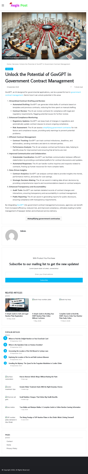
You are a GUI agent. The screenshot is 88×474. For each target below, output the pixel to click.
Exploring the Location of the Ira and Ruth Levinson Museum (29, 357)
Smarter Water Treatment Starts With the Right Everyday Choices (41, 387)
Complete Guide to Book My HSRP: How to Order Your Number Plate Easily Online (70, 316)
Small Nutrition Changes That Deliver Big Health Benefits (39, 397)
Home (8, 64)
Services (15, 64)
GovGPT (20, 205)
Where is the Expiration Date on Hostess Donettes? (26, 345)
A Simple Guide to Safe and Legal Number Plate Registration (16, 315)
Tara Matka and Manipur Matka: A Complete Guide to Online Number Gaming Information (50, 407)
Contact (10, 441)
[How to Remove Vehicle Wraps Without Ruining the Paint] (11, 380)
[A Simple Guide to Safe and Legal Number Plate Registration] (17, 305)
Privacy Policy (12, 448)
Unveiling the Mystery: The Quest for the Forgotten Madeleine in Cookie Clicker (35, 363)
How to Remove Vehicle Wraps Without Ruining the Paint (38, 377)
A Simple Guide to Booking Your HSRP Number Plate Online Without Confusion (43, 316)
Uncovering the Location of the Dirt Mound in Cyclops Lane (28, 351)
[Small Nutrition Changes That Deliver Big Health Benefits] (11, 400)
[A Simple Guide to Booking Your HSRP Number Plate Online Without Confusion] (44, 305)
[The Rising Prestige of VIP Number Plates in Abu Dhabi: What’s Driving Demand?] (11, 420)
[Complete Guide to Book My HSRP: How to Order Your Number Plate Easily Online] (71, 305)
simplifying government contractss (57, 127)
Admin (23, 231)
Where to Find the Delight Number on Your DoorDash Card (28, 339)
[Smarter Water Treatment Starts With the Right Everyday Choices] (11, 390)
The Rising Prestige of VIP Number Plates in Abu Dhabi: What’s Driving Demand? (47, 417)
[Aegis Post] (18, 5)
